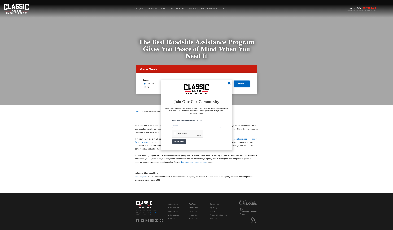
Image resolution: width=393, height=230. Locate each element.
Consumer (150, 83)
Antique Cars (173, 204)
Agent (149, 87)
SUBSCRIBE (179, 141)
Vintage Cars (173, 211)
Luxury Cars (193, 215)
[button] (229, 83)
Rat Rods (192, 204)
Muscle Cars (193, 219)
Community (212, 9)
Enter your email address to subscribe (187, 120)
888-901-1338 (369, 8)
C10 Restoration (196, 9)
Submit (242, 84)
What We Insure (178, 9)
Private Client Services (218, 215)
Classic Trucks (173, 208)
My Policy (152, 9)
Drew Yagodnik (141, 177)
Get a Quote (139, 9)
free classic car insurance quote (194, 162)
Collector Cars (173, 215)
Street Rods (193, 208)
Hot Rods (171, 219)
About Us (213, 219)
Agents (164, 9)
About (224, 9)
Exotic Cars (193, 211)
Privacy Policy (154, 213)
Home (137, 112)
